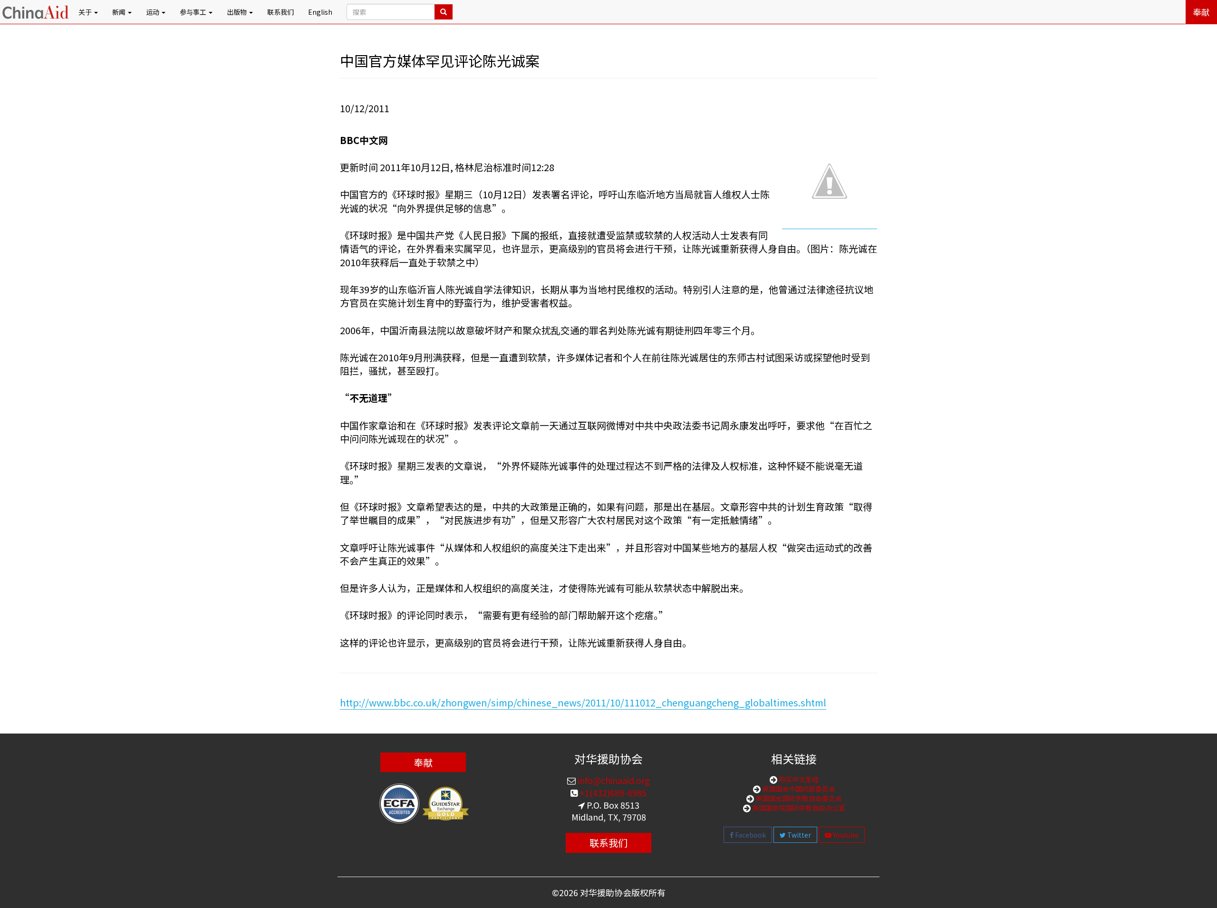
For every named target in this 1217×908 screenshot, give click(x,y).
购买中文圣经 (798, 779)
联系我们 (280, 12)
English (320, 12)
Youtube (845, 835)
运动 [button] (153, 12)
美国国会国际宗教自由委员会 (798, 798)
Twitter (798, 835)
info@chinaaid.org (613, 780)
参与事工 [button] (194, 12)
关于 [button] (85, 12)
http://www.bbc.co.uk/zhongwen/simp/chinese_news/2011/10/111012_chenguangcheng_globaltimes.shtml (583, 702)
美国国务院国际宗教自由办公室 (798, 807)
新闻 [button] (119, 12)
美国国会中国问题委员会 (798, 788)
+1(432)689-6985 (612, 792)
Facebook (750, 835)
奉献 (1201, 12)
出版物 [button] (237, 12)
